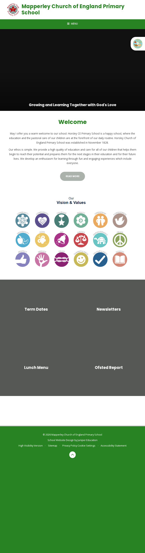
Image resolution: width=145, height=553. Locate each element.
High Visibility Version (31, 445)
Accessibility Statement (113, 445)
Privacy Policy (69, 445)
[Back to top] (72, 454)
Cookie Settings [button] (86, 445)
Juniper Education (87, 440)
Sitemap (52, 445)
